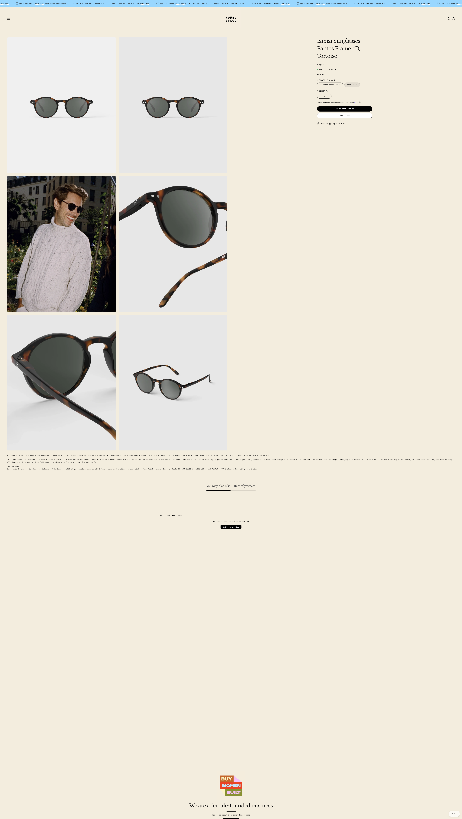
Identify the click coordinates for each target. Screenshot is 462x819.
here (248, 814)
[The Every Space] (231, 18)
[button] (448, 18)
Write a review (231, 526)
